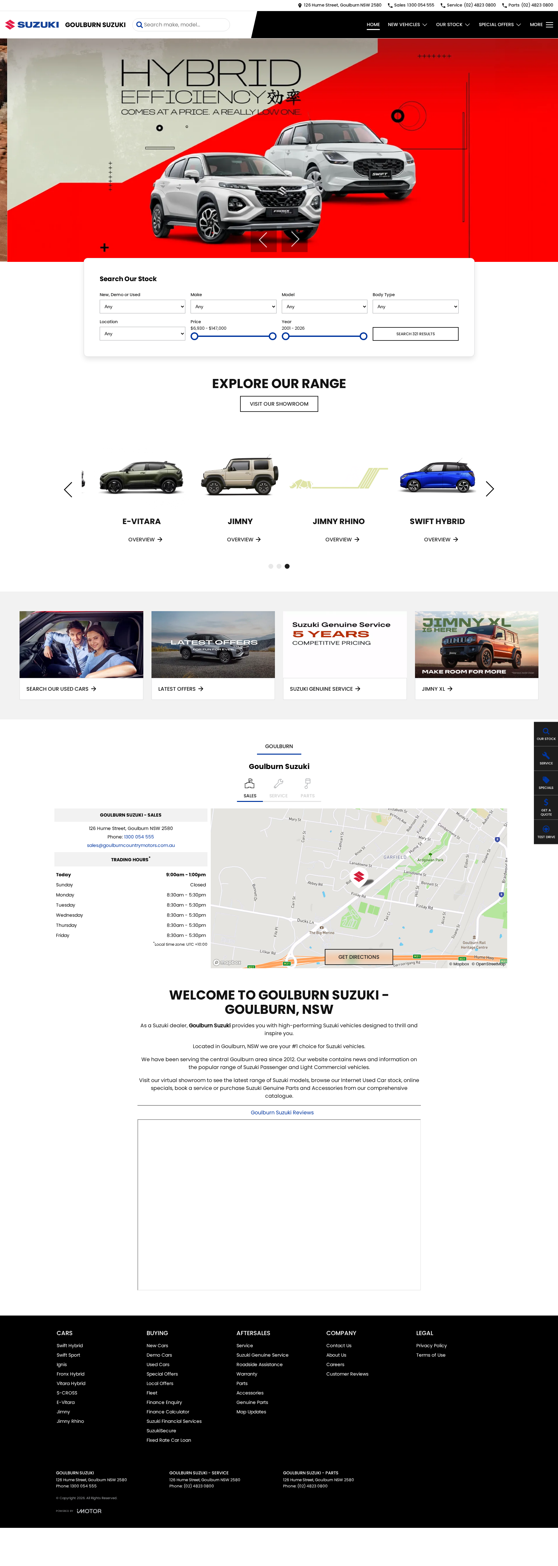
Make (196, 295)
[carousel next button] (294, 239)
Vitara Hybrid (71, 1383)
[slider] (194, 336)
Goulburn (279, 746)
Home (373, 24)
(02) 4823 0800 (199, 1486)
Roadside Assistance (259, 1364)
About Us (336, 1355)
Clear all (446, 280)
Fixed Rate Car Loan (169, 1440)
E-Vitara (66, 1402)
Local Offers (160, 1383)
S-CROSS (67, 1393)
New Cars (157, 1345)
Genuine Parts (252, 1402)
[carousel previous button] (263, 239)
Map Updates (251, 1411)
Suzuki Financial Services (174, 1421)
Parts (242, 1383)
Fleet (152, 1393)
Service (244, 1345)
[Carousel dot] (270, 566)
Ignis (62, 1364)
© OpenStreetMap (489, 964)
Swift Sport (68, 1355)
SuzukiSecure (161, 1430)
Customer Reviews (347, 1374)
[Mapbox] (228, 962)
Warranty (246, 1374)
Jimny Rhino (70, 1421)
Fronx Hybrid (70, 1374)
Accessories (250, 1393)
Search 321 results (415, 334)
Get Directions (358, 957)
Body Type (384, 295)
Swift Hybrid (70, 1345)
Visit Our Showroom (279, 404)
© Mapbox (459, 964)
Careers (335, 1364)
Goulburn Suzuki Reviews (282, 1112)
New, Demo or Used (120, 295)
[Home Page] (32, 25)
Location (109, 322)
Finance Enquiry (164, 1402)
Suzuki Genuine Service (262, 1355)
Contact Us (338, 1345)
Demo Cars (159, 1355)
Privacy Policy (431, 1345)
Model (288, 295)
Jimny (63, 1411)
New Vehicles (404, 24)
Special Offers (496, 24)
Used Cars (158, 1364)
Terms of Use (431, 1355)
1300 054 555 (139, 837)
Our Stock (449, 24)
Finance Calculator (168, 1411)
